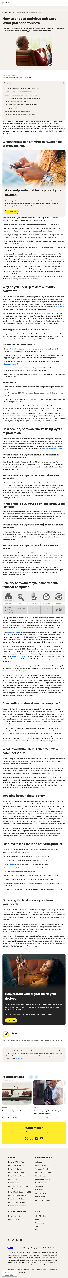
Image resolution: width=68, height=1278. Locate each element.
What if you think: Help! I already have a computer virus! (20, 104)
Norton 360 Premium (15, 1172)
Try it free (11, 1020)
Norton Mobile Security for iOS (19, 1192)
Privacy (38, 1269)
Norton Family (12, 1183)
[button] (34, 83)
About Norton (40, 1216)
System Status (21, 1272)
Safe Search (40, 1190)
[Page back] (31, 1077)
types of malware (14, 632)
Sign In (37, 1230)
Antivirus (38, 1162)
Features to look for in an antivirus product (17, 111)
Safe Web (39, 1186)
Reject (11, 1275)
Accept (7, 1275)
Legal (32, 1269)
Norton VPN (12, 1179)
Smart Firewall (40, 1197)
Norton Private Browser (16, 1206)
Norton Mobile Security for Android (17, 1187)
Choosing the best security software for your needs (19, 114)
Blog (3, 8)
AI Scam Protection (42, 1165)
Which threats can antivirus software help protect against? (21, 88)
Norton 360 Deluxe (14, 1169)
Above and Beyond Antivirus (52, 448)
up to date (58, 306)
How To (4, 1107)
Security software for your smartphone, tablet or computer (22, 98)
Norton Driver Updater (16, 1199)
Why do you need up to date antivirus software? (18, 92)
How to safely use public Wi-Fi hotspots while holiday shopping (48, 1112)
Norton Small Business (16, 1202)
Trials (37, 1226)
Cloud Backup (40, 1183)
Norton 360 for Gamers (16, 1176)
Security (45, 1269)
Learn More (12, 212)
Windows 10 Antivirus (43, 1169)
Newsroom (19, 1269)
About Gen (10, 1269)
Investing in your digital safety (13, 108)
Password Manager (42, 1200)
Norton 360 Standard (15, 1165)
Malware (55, 218)
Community (39, 1223)
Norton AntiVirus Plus (15, 1162)
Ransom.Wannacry (11, 364)
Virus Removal (40, 1176)
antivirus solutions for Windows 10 (32, 627)
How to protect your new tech (12, 1111)
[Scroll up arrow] (34, 119)
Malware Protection (42, 1179)
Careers (26, 1269)
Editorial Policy (19, 1058)
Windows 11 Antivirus (43, 1172)
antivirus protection (45, 131)
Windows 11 (52, 627)
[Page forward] (36, 1077)
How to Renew (13, 1219)
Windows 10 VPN (41, 1193)
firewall (12, 864)
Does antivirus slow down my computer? (16, 101)
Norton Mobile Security (19, 656)
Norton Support (13, 1216)
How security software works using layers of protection (21, 95)
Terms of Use (53, 1269)
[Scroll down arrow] (34, 86)
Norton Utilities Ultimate (16, 1195)
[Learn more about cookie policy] (15, 1273)
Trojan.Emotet (15, 349)
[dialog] (9, 1274)
